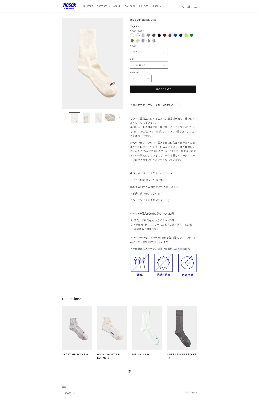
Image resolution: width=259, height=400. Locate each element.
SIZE (132, 59)
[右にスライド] (119, 117)
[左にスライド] (65, 117)
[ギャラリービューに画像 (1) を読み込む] (74, 118)
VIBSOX (194, 392)
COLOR (133, 46)
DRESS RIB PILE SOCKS (181, 354)
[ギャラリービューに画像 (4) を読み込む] (110, 118)
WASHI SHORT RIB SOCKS (108, 356)
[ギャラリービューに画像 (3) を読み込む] (98, 118)
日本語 (68, 393)
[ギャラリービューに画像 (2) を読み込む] (86, 118)
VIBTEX (138, 224)
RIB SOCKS (139, 354)
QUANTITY (134, 72)
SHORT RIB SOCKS (73, 354)
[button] (103, 6)
